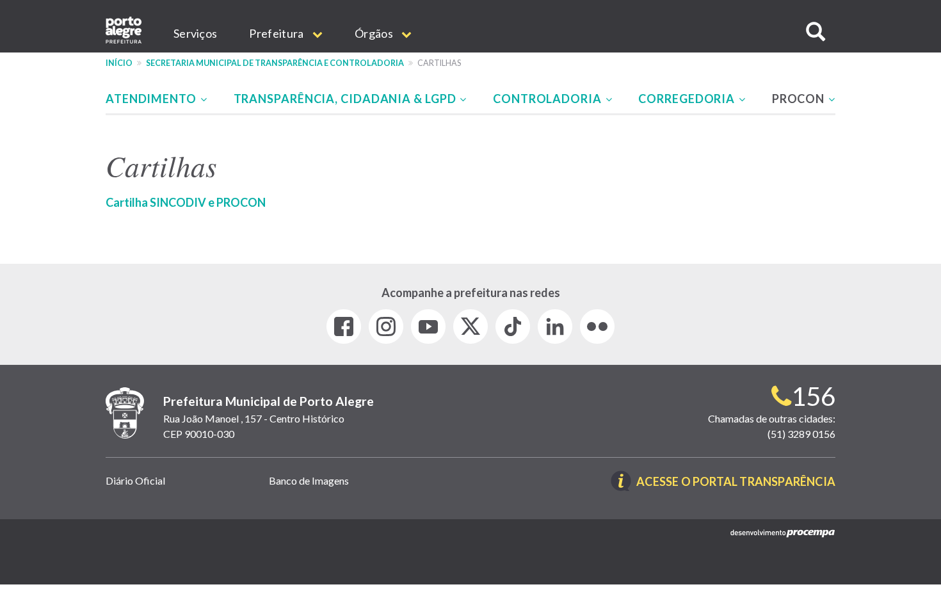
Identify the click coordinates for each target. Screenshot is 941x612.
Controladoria (548, 99)
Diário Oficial (135, 480)
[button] (815, 31)
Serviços (195, 33)
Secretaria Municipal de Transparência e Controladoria (275, 63)
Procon (799, 99)
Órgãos (375, 33)
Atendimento (152, 99)
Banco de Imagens (309, 480)
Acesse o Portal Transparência (735, 482)
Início (119, 63)
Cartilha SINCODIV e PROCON (186, 202)
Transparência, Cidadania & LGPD (346, 99)
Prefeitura (277, 33)
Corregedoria (687, 99)
